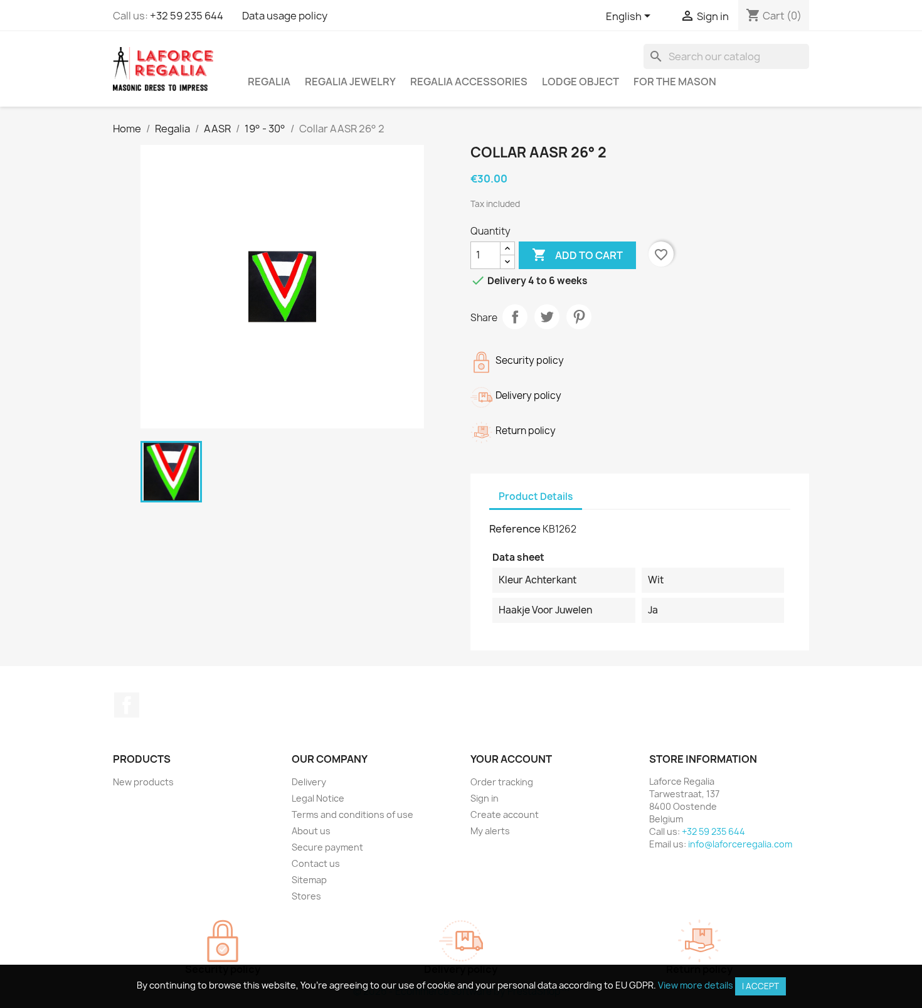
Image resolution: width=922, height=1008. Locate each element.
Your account (511, 759)
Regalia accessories (468, 81)
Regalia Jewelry (350, 81)
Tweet (546, 316)
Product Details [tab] (536, 496)
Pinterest (578, 316)
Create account (504, 814)
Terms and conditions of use (352, 814)
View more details (695, 985)
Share (514, 316)
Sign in (484, 798)
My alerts (490, 831)
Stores (306, 896)
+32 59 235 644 (186, 16)
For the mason (674, 81)
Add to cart (577, 254)
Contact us (316, 863)
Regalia (269, 81)
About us (311, 831)
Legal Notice (318, 798)
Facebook (126, 705)
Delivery (309, 782)
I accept (760, 986)
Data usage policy (284, 16)
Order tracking (501, 782)
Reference (515, 529)
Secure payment (327, 847)
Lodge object (580, 81)
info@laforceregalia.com (740, 844)
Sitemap (309, 880)
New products (143, 782)
